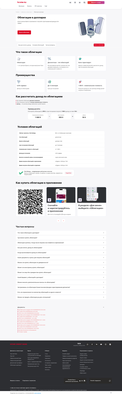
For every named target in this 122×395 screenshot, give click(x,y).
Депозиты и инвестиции (27, 12)
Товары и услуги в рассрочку (69, 356)
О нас (46, 353)
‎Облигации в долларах (15, 365)
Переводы (82, 370)
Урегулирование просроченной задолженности (66, 366)
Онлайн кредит (66, 353)
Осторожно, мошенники (51, 362)
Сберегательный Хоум (15, 358)
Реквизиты (47, 356)
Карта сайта (48, 367)
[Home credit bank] (20, 344)
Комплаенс (47, 358)
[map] (75, 2)
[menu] (79, 2)
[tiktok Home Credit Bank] (110, 344)
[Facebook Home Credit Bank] (92, 344)
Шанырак (82, 364)
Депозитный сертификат (16, 362)
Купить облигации (24, 32)
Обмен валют (83, 373)
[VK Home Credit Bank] (96, 344)
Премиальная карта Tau (33, 364)
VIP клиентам (38, 6)
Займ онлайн (65, 362)
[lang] (70, 2)
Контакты (47, 369)
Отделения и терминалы (29, 380)
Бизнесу (29, 6)
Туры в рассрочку (66, 360)
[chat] (84, 2)
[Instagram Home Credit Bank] (105, 344)
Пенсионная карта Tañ (33, 366)
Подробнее (68, 173)
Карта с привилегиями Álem (34, 361)
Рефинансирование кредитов (69, 358)
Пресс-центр (48, 365)
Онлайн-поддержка (95, 380)
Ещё (46, 6)
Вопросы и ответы (15, 380)
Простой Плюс (13, 353)
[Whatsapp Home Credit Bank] (87, 344)
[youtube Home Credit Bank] (101, 344)
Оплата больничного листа (86, 362)
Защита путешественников (86, 360)
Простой (12, 356)
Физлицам (21, 6)
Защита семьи (83, 357)
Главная (17, 12)
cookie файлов (37, 393)
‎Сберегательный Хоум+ (16, 360)
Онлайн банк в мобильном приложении (71, 380)
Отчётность (48, 360)
